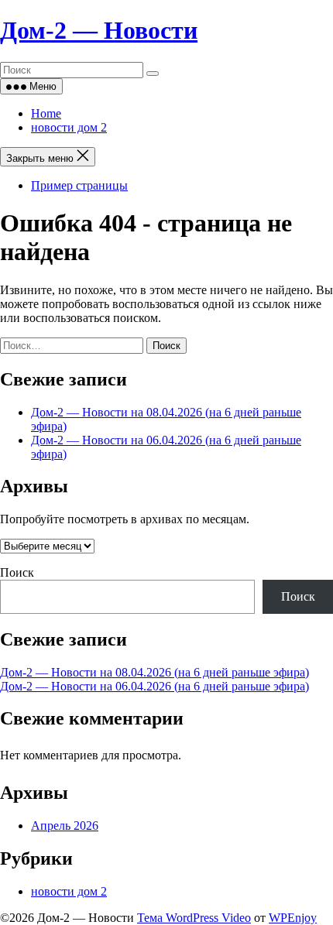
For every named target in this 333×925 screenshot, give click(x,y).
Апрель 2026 (64, 825)
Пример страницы (79, 185)
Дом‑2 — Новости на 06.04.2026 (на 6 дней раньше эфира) (154, 686)
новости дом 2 (69, 127)
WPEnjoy (293, 917)
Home (46, 113)
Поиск (17, 572)
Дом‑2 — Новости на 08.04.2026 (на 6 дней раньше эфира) (154, 672)
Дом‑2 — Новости (98, 30)
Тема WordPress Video (194, 917)
